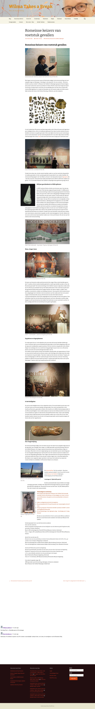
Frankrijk (76, 18)
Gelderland (47, 38)
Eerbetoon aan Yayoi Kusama (16, 671)
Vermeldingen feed (54, 673)
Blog (10, 18)
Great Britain (68, 18)
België (52, 18)
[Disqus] (47, 603)
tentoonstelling (49, 470)
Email (70, 673)
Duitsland (59, 18)
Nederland (45, 18)
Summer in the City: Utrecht (16, 684)
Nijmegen (62, 38)
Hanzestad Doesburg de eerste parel (20, 581)
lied (39, 136)
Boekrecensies (51, 22)
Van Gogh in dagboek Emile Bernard (74, 581)
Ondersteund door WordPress (47, 706)
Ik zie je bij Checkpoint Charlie (36, 691)
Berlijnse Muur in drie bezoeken (37, 697)
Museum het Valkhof (54, 38)
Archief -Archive (40, 22)
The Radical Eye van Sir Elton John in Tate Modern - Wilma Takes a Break (37, 672)
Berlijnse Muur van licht (35, 686)
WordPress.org (53, 677)
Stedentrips (37, 18)
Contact (21, 22)
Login (51, 671)
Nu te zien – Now (30, 22)
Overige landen (12, 22)
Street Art (28, 18)
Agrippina (65, 177)
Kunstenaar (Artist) (18, 18)
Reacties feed (53, 675)
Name (70, 668)
